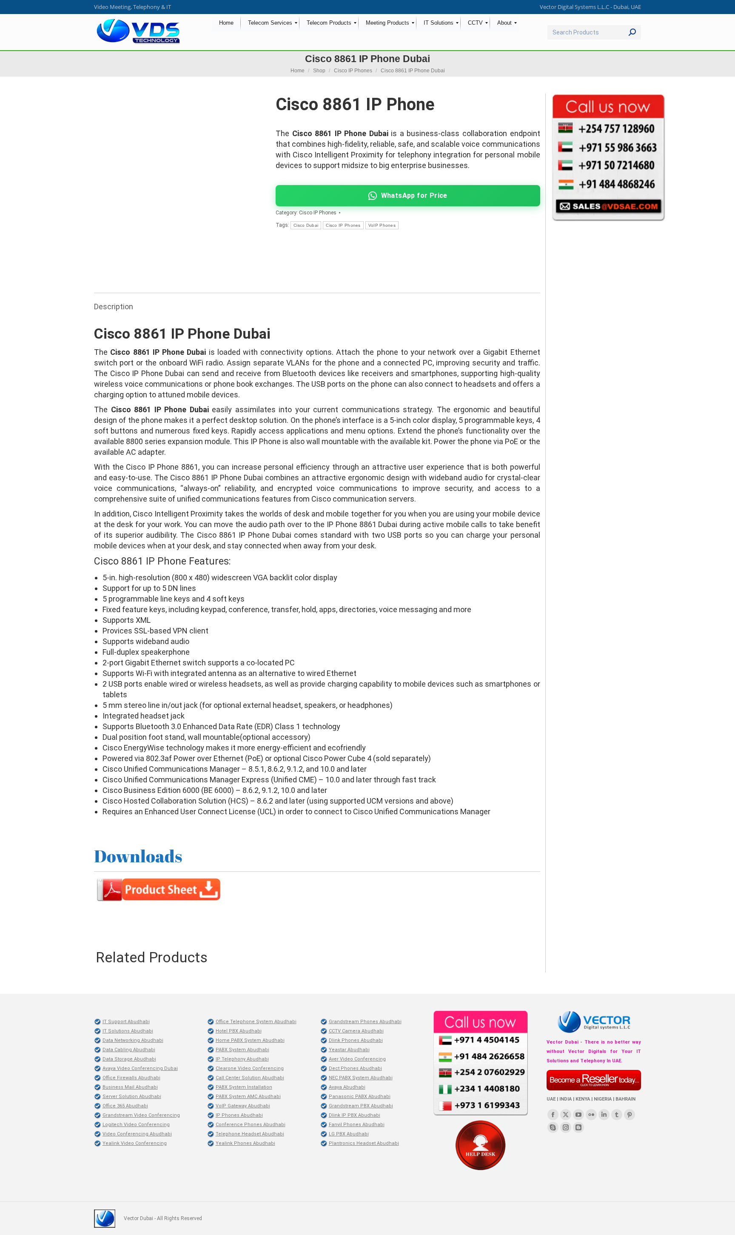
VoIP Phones (382, 225)
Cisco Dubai (305, 225)
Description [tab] (113, 306)
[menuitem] (226, 22)
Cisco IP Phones (317, 213)
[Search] (632, 32)
